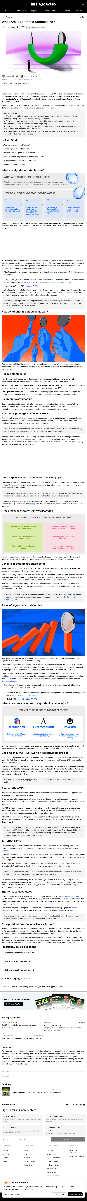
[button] (22, 1118)
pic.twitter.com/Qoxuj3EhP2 (28, 695)
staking (32, 504)
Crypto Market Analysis (55, 1158)
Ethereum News (52, 1161)
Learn (3, 17)
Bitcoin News (51, 1154)
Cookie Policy (27, 1189)
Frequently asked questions (14, 164)
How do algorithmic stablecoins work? (18, 149)
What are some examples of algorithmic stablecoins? (23, 157)
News (26, 1151)
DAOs (66, 568)
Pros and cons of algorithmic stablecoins (19, 153)
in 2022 (10, 681)
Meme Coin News (53, 1176)
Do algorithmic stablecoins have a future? (19, 161)
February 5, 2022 (32, 286)
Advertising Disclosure (76, 1156)
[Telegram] (13, 27)
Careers (4, 1161)
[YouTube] (3, 27)
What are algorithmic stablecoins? (16, 145)
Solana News (51, 1172)
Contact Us (5, 1154)
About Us (5, 1158)
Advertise (5, 1151)
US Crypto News (52, 1165)
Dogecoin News (52, 1169)
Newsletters (28, 1165)
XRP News (50, 1151)
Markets (9, 17)
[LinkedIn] (18, 27)
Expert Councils (29, 1161)
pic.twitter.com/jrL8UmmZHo (59, 282)
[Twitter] (8, 27)
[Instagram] (23, 27)
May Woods (33, 76)
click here (59, 987)
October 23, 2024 (31, 699)
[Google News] (84, 1105)
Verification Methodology (73, 1152)
